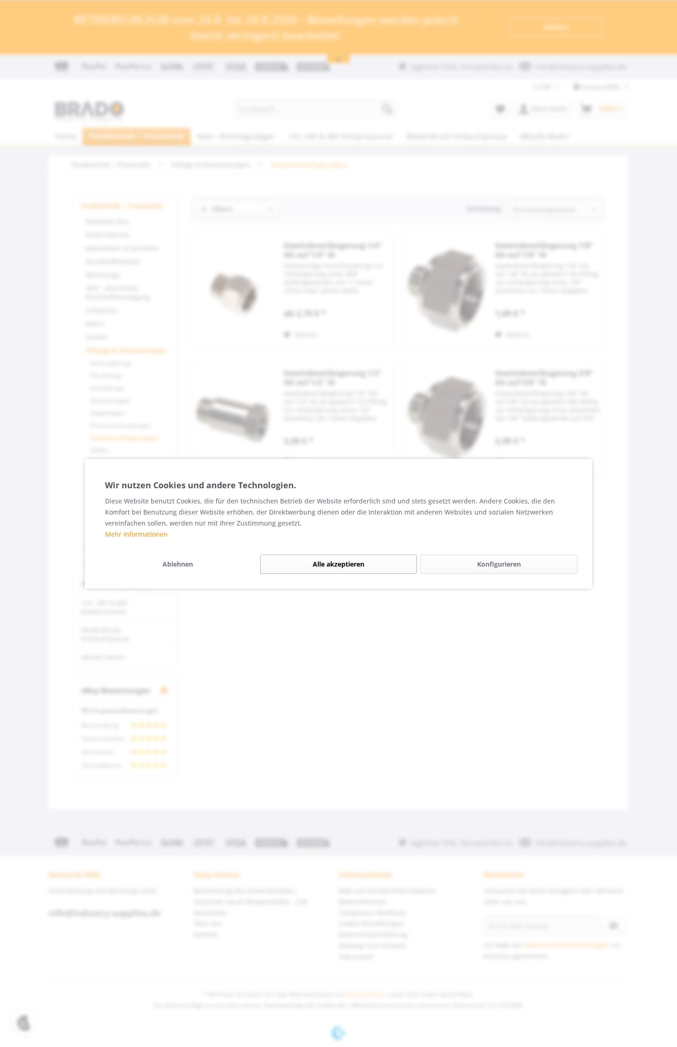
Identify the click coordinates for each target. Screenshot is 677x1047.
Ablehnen (178, 564)
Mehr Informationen (136, 534)
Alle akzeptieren (338, 564)
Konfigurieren (499, 564)
